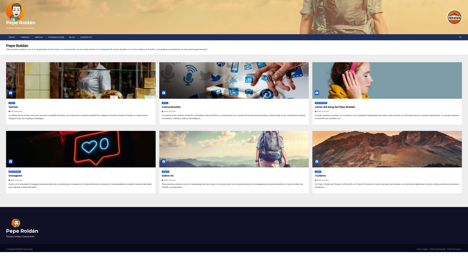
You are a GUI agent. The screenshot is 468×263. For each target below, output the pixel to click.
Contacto (86, 37)
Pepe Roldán (20, 22)
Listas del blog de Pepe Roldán (335, 107)
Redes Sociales (321, 103)
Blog (72, 37)
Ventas (39, 37)
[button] (460, 37)
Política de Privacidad (437, 249)
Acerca (11, 103)
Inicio (12, 37)
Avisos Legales (422, 249)
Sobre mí (165, 171)
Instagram (15, 175)
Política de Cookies (454, 249)
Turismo (24, 37)
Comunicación (56, 37)
